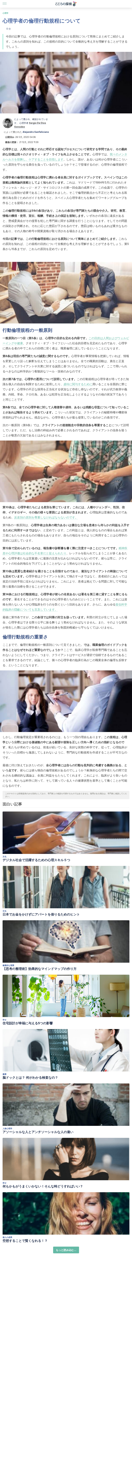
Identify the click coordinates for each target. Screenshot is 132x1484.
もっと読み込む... (66, 1250)
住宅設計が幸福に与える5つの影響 (28, 1023)
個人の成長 (7, 1237)
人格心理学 (7, 1128)
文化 (4, 856)
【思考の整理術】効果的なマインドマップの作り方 (40, 969)
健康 (4, 1074)
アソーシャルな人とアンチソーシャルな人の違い (38, 1132)
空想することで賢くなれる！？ (25, 1241)
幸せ (4, 1020)
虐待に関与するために (77, 384)
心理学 (5, 13)
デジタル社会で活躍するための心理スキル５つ (36, 860)
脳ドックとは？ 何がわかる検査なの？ (30, 1077)
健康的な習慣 (8, 965)
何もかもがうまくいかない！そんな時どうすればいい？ (43, 1186)
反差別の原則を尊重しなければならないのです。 (46, 517)
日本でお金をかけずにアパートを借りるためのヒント (41, 914)
